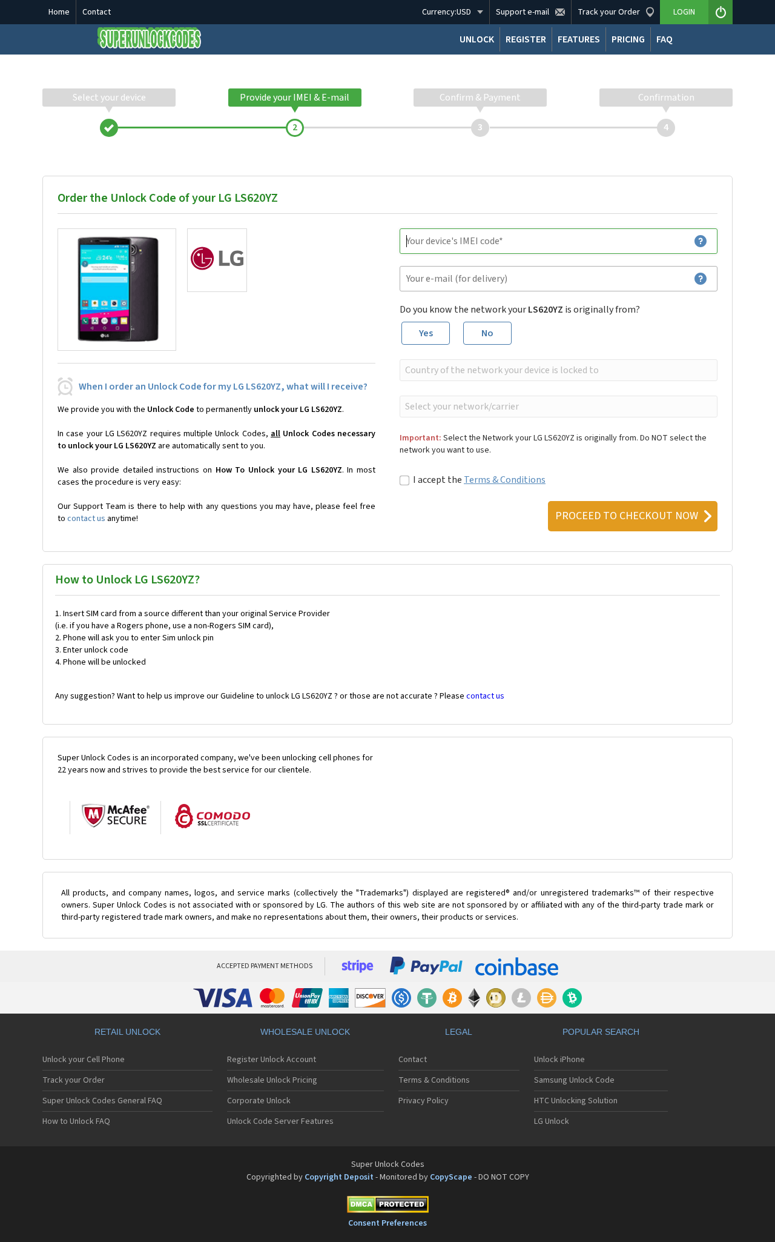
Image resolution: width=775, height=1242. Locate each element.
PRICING (628, 39)
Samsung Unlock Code (574, 1080)
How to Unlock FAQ (76, 1121)
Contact (96, 12)
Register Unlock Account (271, 1060)
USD (446, 12)
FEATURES (579, 39)
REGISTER (526, 39)
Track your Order (73, 1080)
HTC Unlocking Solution (576, 1101)
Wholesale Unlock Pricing (272, 1080)
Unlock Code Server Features (280, 1121)
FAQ (664, 39)
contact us (86, 519)
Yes (426, 333)
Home (59, 12)
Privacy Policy (423, 1101)
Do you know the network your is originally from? (520, 310)
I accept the (479, 480)
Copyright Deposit (339, 1177)
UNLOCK (477, 39)
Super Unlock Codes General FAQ (102, 1101)
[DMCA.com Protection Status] (387, 1206)
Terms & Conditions (505, 480)
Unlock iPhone (559, 1060)
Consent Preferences (387, 1223)
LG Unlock (551, 1121)
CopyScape (451, 1177)
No (487, 333)
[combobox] (557, 370)
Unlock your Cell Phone (83, 1060)
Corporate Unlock (259, 1101)
